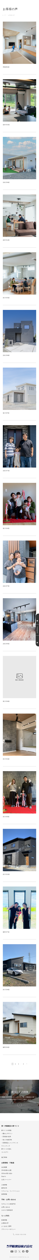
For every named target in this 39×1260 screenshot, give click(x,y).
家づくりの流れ (6, 1149)
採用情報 (4, 1194)
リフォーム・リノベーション (10, 1191)
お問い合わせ (5, 1207)
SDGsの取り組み (6, 1173)
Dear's (3, 1176)
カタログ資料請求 (7, 1210)
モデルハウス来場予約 (8, 1204)
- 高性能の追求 (6, 1136)
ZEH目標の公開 (6, 1170)
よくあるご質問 (6, 1226)
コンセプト (5, 1152)
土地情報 (4, 1185)
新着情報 (4, 1220)
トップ (4, 15)
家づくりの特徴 (6, 1130)
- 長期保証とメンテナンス (9, 1142)
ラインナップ (5, 1146)
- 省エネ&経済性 (6, 1139)
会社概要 (4, 1167)
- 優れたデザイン (6, 1133)
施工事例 (4, 1157)
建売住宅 (4, 1188)
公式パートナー (6, 1179)
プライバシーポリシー (8, 1229)
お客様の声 (5, 1223)
